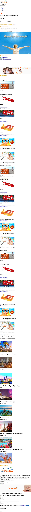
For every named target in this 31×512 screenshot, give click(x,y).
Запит (2, 10)
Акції (2, 9)
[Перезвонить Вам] (15, 13)
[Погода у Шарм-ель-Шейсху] (4, 57)
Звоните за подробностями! (3, 107)
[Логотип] (3, 2)
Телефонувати (9, 21)
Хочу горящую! (9, 31)
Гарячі (2, 8)
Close (1, 511)
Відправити (2, 503)
